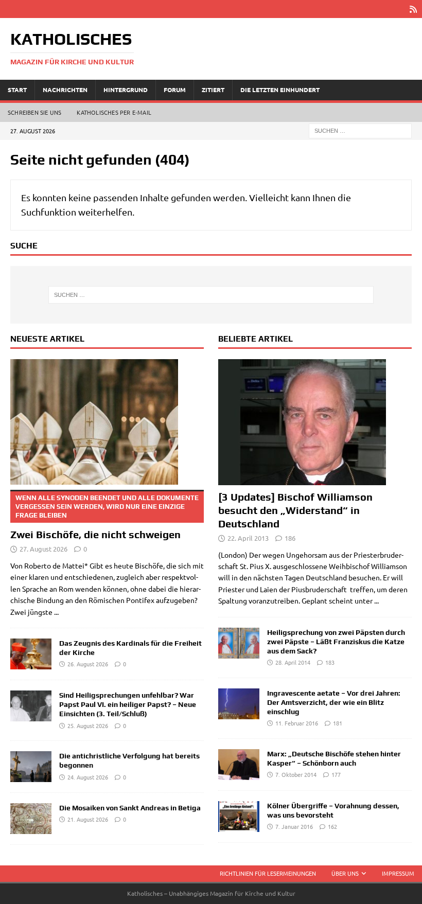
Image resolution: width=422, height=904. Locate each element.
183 (330, 662)
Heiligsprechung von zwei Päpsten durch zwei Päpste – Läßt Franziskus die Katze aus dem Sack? (336, 641)
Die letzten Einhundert (280, 89)
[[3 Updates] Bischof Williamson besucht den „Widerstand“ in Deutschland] (315, 422)
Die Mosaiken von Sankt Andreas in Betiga (130, 808)
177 (336, 774)
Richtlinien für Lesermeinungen (268, 873)
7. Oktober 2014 (295, 774)
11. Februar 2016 (296, 723)
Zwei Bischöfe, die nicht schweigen (104, 517)
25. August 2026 (87, 725)
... (56, 611)
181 (337, 723)
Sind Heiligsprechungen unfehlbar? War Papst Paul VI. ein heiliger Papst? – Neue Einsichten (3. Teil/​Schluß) (127, 704)
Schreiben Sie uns (34, 112)
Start (17, 89)
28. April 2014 (292, 662)
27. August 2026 (43, 548)
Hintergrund (125, 89)
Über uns (345, 873)
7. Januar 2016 (294, 826)
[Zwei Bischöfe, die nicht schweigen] (107, 422)
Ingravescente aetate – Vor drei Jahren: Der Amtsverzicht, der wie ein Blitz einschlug (333, 702)
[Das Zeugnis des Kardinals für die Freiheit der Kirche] (30, 654)
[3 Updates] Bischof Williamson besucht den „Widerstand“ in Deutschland (295, 510)
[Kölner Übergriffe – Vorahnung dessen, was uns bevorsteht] (238, 816)
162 (332, 826)
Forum (175, 89)
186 (290, 538)
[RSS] (413, 9)
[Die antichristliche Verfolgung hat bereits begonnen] (30, 766)
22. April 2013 (248, 538)
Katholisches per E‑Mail (114, 112)
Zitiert (213, 89)
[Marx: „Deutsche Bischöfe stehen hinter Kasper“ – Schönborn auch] (238, 764)
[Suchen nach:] (360, 129)
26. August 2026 (87, 664)
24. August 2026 (87, 777)
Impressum (398, 873)
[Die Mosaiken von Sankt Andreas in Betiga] (30, 818)
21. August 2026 (87, 819)
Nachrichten (65, 89)
